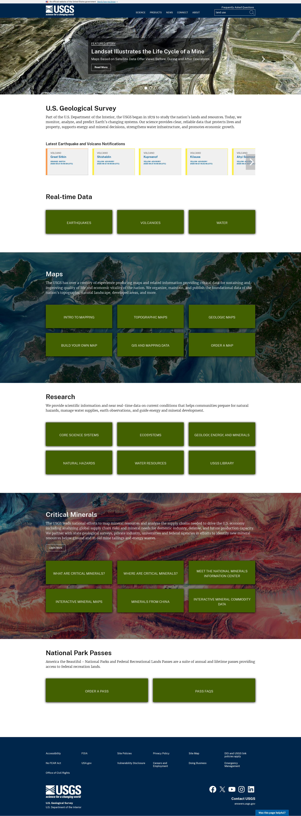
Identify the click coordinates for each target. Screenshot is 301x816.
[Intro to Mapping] (79, 316)
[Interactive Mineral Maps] (79, 600)
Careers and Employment (160, 765)
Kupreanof (151, 157)
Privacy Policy (161, 753)
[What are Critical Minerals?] (79, 572)
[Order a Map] (222, 344)
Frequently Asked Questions (238, 7)
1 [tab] (141, 88)
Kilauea (195, 157)
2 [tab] (145, 88)
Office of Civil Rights (58, 773)
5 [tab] (159, 88)
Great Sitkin (58, 157)
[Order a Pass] (97, 690)
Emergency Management (232, 765)
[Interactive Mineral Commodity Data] (222, 600)
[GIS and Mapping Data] (150, 344)
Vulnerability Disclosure (131, 763)
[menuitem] (141, 10)
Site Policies (124, 753)
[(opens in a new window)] (213, 789)
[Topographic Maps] (150, 316)
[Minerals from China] (150, 600)
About (196, 12)
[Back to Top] (290, 805)
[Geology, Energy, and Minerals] (222, 434)
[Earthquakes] (79, 222)
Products (156, 12)
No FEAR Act (53, 763)
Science (140, 12)
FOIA (84, 753)
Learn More (55, 547)
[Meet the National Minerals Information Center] (222, 572)
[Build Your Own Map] (79, 344)
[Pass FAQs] (204, 690)
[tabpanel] (150, 56)
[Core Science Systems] (79, 434)
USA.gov (87, 763)
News (169, 12)
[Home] (60, 15)
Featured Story (103, 43)
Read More (101, 67)
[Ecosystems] (150, 434)
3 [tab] (150, 88)
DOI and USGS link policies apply (235, 755)
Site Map (194, 753)
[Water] (222, 222)
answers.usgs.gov (245, 803)
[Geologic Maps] (222, 316)
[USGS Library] (222, 462)
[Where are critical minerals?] (150, 572)
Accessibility (53, 753)
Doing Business (197, 763)
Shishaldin (104, 157)
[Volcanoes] (150, 222)
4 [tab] (155, 88)
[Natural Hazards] (79, 462)
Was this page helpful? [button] (272, 812)
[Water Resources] (150, 462)
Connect (182, 12)
